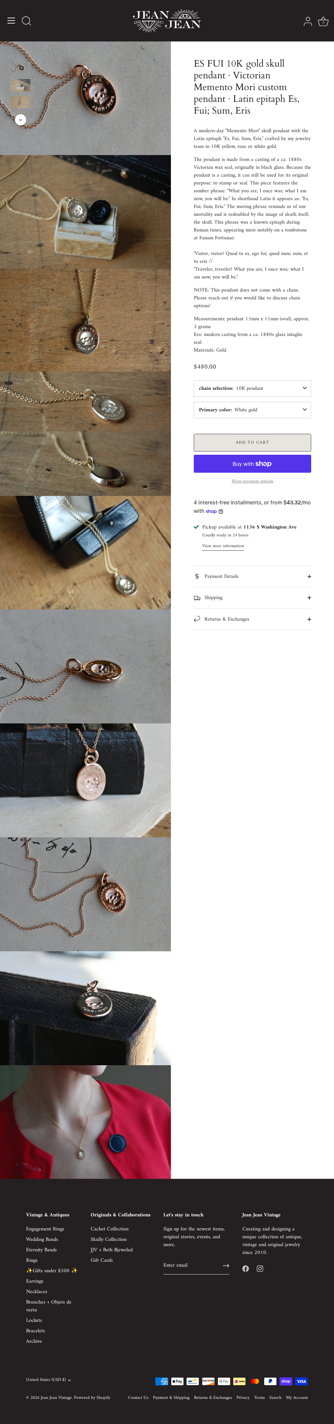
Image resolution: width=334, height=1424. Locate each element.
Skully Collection (109, 1239)
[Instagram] (260, 1268)
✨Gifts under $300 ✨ (52, 1270)
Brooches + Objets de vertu (48, 1306)
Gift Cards (102, 1260)
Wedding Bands (42, 1239)
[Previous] (20, 52)
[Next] (20, 120)
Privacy (243, 1398)
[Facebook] (245, 1268)
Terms (259, 1398)
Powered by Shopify (92, 1398)
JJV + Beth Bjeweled (112, 1250)
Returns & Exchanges (226, 619)
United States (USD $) (46, 1380)
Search (275, 1398)
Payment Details (220, 576)
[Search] (26, 21)
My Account (297, 1398)
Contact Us (138, 1398)
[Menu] (11, 20)
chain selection (215, 388)
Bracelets (35, 1331)
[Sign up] (226, 1265)
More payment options (252, 481)
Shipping (212, 597)
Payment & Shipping (171, 1398)
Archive (34, 1341)
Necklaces (36, 1291)
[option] (20, 69)
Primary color (215, 410)
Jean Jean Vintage (56, 1398)
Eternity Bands (41, 1250)
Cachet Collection (110, 1229)
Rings (32, 1260)
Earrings (34, 1281)
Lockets (34, 1320)
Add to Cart (252, 442)
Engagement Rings (45, 1229)
